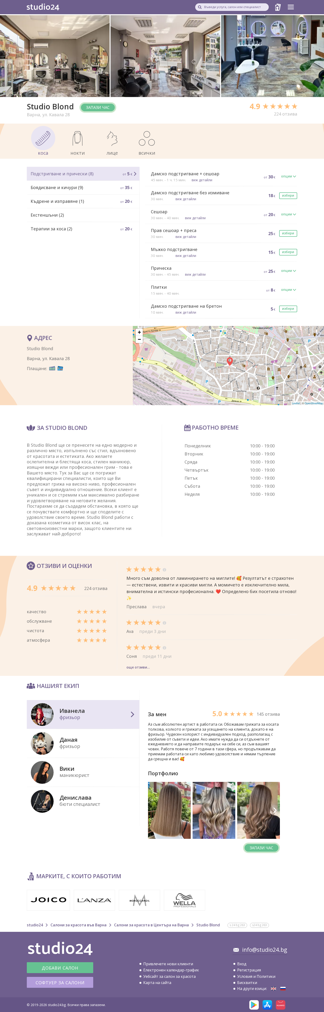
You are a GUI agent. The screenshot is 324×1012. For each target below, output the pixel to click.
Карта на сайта (157, 982)
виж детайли (202, 180)
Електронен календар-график (171, 970)
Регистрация (249, 970)
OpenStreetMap (314, 403)
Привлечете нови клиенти (168, 963)
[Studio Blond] (273, 988)
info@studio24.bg (264, 949)
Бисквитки (247, 982)
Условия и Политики (256, 976)
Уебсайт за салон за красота (169, 976)
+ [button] (139, 332)
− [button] (139, 339)
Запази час (98, 107)
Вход (241, 963)
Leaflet (296, 403)
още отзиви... (138, 667)
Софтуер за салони (60, 982)
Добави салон (60, 968)
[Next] (274, 810)
